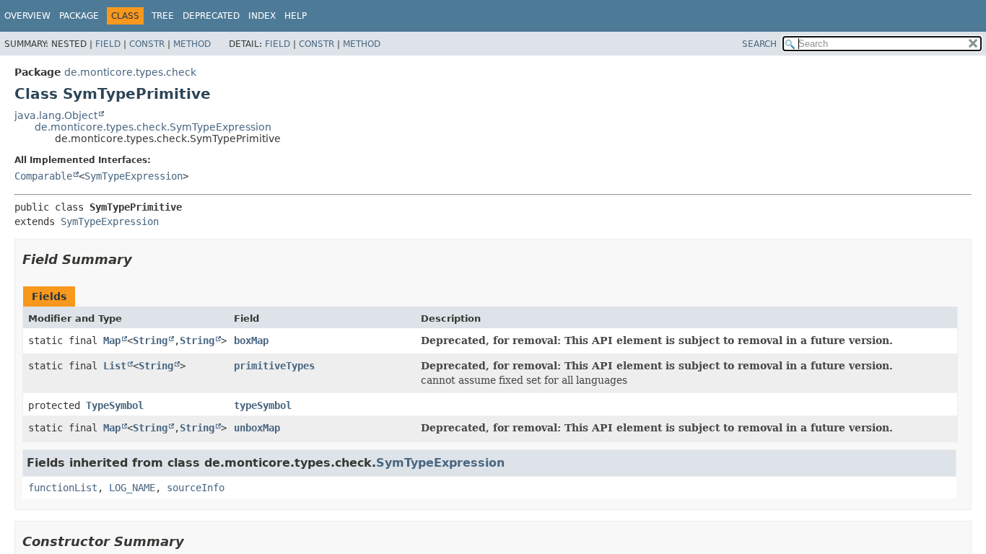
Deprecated (211, 16)
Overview (27, 16)
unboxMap (257, 428)
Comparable (43, 176)
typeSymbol (263, 405)
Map (112, 340)
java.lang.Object (55, 115)
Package (79, 16)
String (150, 340)
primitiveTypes (274, 365)
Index (262, 16)
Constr (147, 44)
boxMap (251, 340)
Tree (163, 16)
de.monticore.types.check (130, 72)
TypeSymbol (115, 405)
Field (108, 44)
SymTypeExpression (133, 176)
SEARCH (759, 44)
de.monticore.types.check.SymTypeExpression (153, 127)
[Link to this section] (142, 259)
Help (295, 16)
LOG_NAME (132, 487)
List (114, 365)
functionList (62, 487)
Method (192, 44)
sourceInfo (195, 487)
